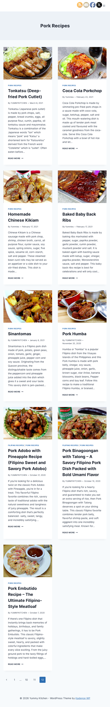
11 (34, 679)
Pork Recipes (14, 85)
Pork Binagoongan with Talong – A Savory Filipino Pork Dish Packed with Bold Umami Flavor (81, 462)
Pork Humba (74, 333)
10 (26, 679)
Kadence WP (82, 698)
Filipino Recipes (16, 445)
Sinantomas (19, 333)
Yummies (69, 97)
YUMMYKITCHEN (19, 103)
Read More (15, 158)
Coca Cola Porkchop (82, 90)
